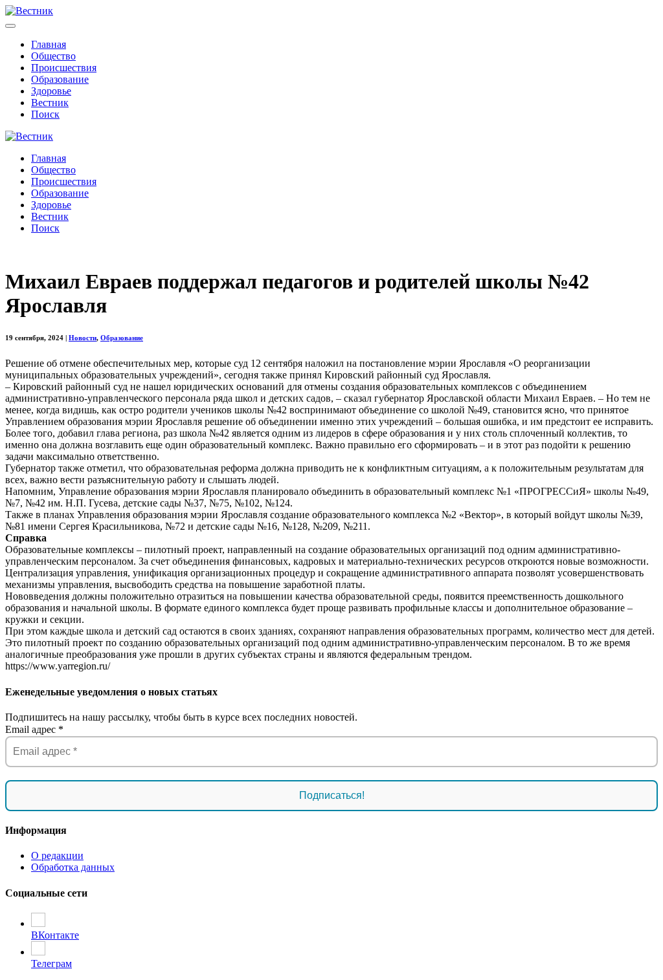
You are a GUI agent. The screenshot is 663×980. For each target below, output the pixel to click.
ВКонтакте (55, 935)
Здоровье (51, 90)
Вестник (50, 102)
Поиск (45, 114)
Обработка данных (73, 867)
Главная (48, 44)
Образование (60, 79)
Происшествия (63, 67)
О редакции (57, 855)
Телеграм (51, 963)
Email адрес (34, 729)
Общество (53, 55)
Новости (82, 338)
